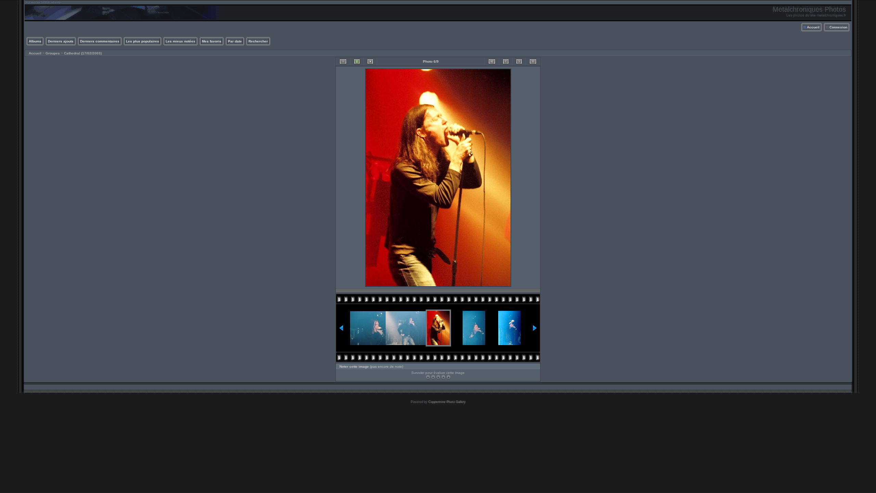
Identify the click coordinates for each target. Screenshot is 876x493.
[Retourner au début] (492, 61)
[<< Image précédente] (505, 61)
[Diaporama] (370, 61)
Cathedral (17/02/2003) (83, 53)
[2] (433, 377)
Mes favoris (211, 41)
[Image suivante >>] (519, 61)
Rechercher (258, 41)
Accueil (813, 27)
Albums (35, 41)
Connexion (838, 27)
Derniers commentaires (99, 41)
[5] (448, 377)
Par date (235, 41)
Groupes (53, 53)
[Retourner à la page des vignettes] (343, 61)
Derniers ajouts (61, 41)
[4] (443, 377)
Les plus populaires (142, 41)
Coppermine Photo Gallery (447, 402)
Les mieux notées (180, 41)
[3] (438, 377)
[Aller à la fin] (533, 61)
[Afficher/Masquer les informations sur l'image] (356, 61)
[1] (427, 377)
